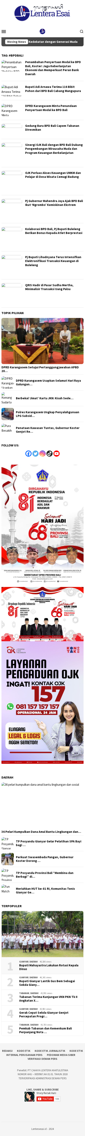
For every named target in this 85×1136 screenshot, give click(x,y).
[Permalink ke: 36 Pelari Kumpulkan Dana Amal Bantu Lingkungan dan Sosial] (42, 805)
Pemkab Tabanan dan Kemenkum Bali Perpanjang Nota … (45, 1030)
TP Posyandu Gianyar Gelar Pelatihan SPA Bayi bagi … (48, 843)
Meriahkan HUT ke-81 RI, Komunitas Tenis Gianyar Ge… (45, 890)
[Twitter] (35, 454)
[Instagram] (42, 454)
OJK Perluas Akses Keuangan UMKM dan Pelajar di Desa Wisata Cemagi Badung (53, 175)
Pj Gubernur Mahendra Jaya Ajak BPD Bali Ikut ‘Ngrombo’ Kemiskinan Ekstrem (54, 203)
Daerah (34, 961)
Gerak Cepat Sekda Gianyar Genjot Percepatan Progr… (43, 1014)
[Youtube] (56, 454)
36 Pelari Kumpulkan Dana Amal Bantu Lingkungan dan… (41, 832)
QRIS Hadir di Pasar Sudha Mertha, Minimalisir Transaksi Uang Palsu (49, 287)
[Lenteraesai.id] (42, 31)
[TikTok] (49, 454)
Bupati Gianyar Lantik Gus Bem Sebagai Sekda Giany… (47, 983)
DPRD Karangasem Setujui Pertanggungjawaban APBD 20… (40, 369)
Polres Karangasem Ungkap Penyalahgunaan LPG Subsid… (47, 414)
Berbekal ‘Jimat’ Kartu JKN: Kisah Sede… (44, 398)
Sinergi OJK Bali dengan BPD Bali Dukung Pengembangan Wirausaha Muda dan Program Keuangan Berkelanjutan (54, 149)
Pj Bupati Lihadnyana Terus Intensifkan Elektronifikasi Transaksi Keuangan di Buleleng (53, 261)
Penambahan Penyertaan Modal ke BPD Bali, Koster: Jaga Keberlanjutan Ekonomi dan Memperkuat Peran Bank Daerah (53, 68)
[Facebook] (28, 454)
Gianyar (23, 961)
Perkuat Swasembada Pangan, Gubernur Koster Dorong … (44, 859)
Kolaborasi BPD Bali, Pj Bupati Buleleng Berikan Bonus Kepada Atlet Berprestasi (53, 231)
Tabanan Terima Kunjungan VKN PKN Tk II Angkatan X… (48, 998)
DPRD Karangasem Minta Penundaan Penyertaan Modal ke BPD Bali (51, 108)
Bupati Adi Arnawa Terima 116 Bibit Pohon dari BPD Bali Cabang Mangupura (53, 89)
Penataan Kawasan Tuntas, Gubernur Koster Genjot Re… (47, 430)
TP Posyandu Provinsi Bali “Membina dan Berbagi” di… (44, 874)
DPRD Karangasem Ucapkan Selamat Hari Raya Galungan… (48, 382)
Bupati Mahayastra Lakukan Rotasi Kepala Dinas (48, 967)
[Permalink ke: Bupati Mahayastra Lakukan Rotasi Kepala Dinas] (42, 934)
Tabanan (24, 993)
